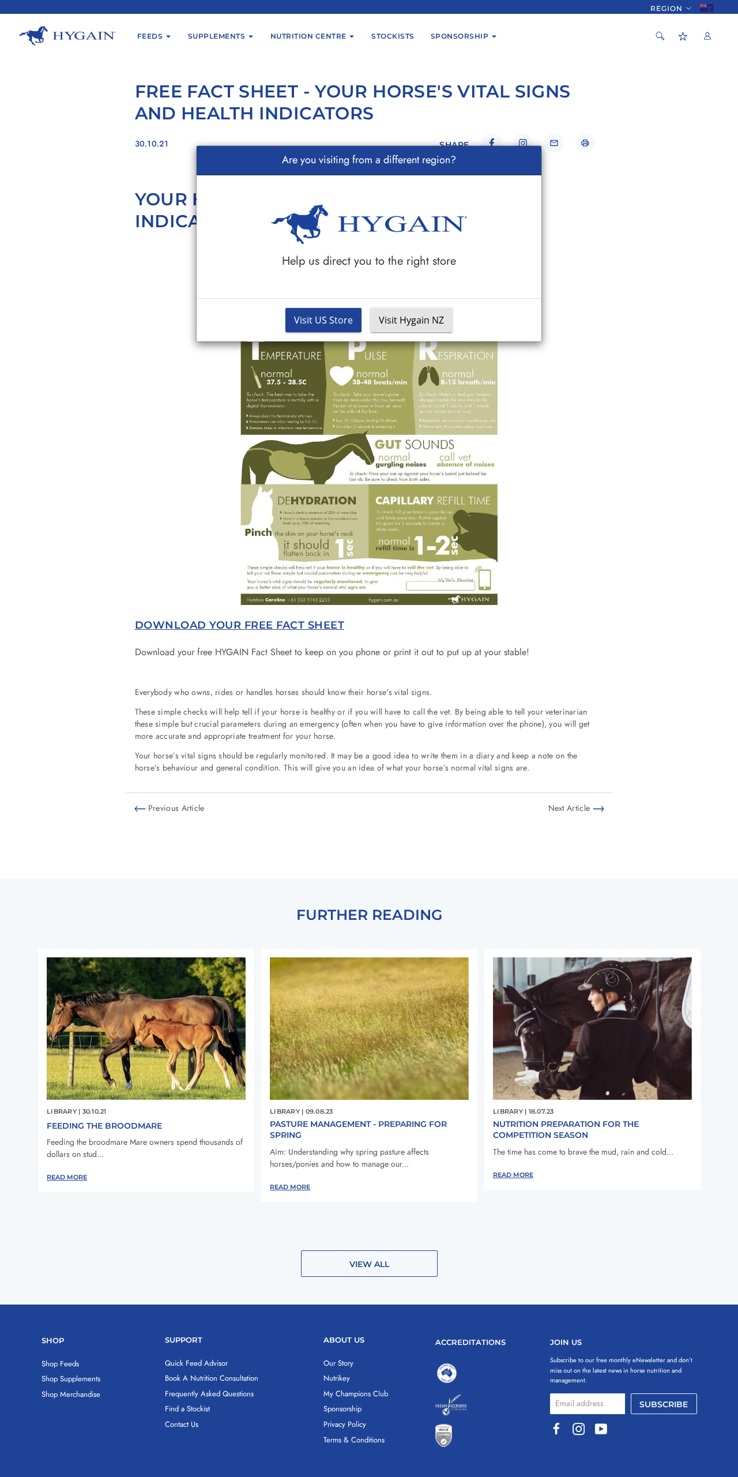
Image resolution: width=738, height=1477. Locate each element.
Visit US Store (323, 320)
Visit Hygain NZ (411, 320)
